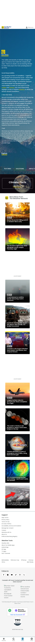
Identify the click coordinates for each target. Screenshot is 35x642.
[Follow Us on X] (24, 575)
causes (4, 87)
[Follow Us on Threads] (20, 575)
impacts (11, 87)
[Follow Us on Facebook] (4, 575)
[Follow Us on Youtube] (12, 575)
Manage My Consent (7, 528)
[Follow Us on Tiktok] (16, 575)
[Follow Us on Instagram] (8, 575)
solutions (21, 89)
